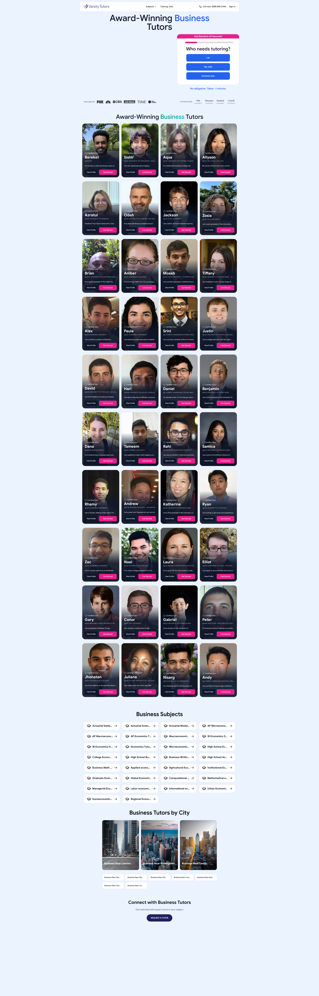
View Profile (91, 172)
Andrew (131, 504)
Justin (207, 331)
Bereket (92, 157)
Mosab (169, 273)
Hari (127, 389)
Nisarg (169, 677)
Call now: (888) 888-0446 (214, 6)
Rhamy (91, 504)
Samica (208, 446)
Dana (89, 446)
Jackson (170, 215)
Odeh (129, 215)
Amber (130, 273)
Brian (89, 273)
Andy (207, 677)
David (90, 388)
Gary (89, 620)
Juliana (130, 677)
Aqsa (167, 157)
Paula (129, 331)
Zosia (207, 215)
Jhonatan (93, 677)
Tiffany (208, 273)
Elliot (206, 562)
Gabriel (170, 620)
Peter (207, 620)
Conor (129, 620)
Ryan (206, 504)
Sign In (232, 6)
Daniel (168, 389)
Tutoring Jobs (166, 6)
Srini (167, 331)
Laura (168, 562)
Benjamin (210, 389)
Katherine (172, 504)
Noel (128, 562)
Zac (88, 562)
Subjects (150, 6)
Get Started (108, 172)
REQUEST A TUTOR (159, 918)
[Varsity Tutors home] (96, 6)
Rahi (167, 446)
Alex (89, 331)
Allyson (209, 157)
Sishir (129, 157)
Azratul (91, 215)
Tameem (131, 446)
